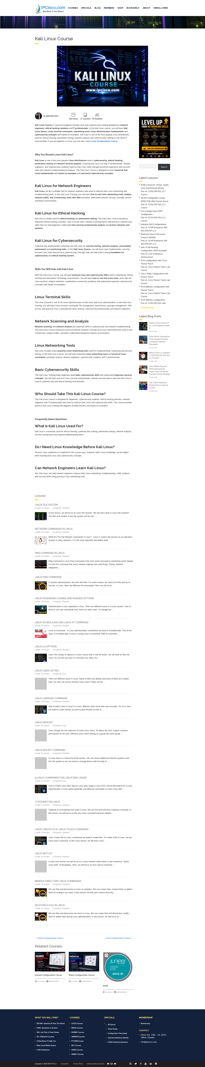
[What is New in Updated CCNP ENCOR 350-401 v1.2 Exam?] (143, 356)
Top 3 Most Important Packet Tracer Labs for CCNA (158, 385)
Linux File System (46, 504)
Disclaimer (65, 1064)
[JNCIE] (118, 967)
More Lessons (147, 308)
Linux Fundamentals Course (118, 938)
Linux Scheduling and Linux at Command (61, 622)
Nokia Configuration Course (81, 975)
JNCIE (105, 986)
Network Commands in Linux (54, 528)
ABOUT (146, 8)
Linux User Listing (47, 670)
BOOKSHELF (133, 8)
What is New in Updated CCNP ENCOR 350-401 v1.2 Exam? (159, 355)
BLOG (98, 8)
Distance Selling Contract (95, 1064)
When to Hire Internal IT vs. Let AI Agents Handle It (159, 325)
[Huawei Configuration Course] (50, 961)
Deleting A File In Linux (50, 905)
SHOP (120, 8)
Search (164, 167)
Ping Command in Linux (50, 553)
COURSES (73, 8)
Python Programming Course (50, 938)
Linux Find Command (48, 577)
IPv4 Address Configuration (153, 300)
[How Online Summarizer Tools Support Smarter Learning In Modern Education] (143, 339)
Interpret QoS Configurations (153, 224)
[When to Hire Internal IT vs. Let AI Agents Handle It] (143, 326)
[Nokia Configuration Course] (84, 961)
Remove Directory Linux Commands (58, 881)
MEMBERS (109, 8)
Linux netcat (43, 853)
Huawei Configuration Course (48, 975)
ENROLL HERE (161, 8)
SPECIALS (86, 8)
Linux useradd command (51, 698)
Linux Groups (44, 722)
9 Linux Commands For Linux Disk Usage (60, 777)
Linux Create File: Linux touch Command (61, 829)
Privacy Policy (78, 1064)
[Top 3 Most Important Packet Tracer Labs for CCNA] (143, 385)
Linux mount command (50, 750)
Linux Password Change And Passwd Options (64, 598)
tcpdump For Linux (47, 801)
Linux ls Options (46, 646)
